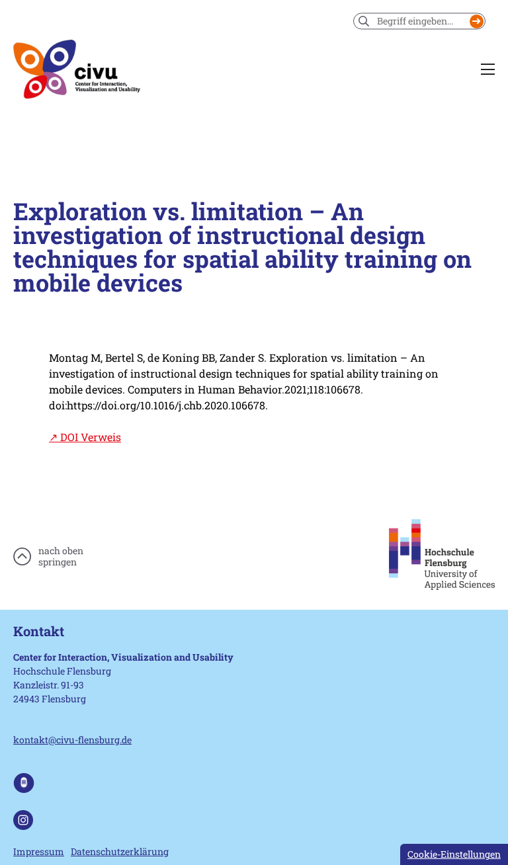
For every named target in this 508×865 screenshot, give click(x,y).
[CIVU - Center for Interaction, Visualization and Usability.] (76, 69)
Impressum (38, 851)
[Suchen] (477, 21)
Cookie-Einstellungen (454, 854)
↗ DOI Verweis (85, 437)
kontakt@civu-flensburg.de (72, 739)
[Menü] (488, 69)
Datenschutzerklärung (120, 851)
